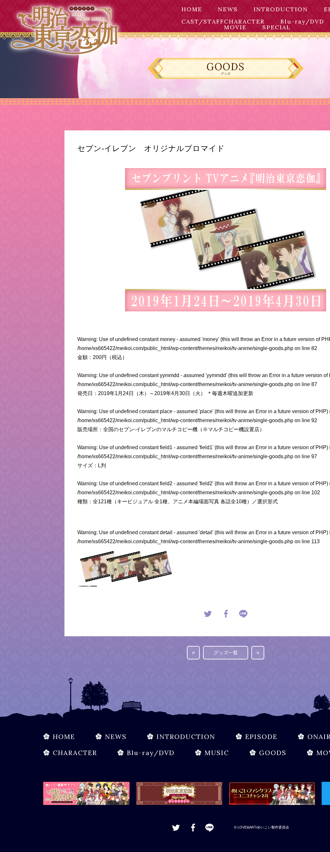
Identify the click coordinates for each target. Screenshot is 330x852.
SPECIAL (276, 27)
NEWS (228, 9)
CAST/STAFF (202, 21)
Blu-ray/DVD (302, 21)
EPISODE (261, 737)
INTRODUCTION (281, 9)
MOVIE (235, 27)
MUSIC (217, 753)
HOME (191, 9)
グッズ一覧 (226, 652)
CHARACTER (244, 21)
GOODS (272, 753)
